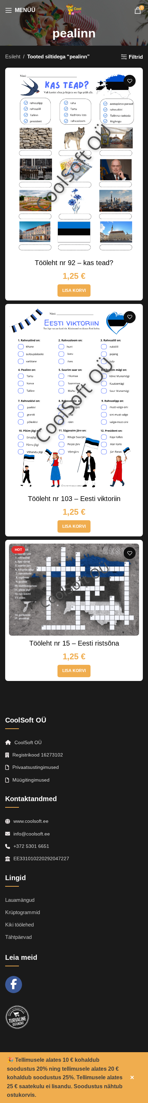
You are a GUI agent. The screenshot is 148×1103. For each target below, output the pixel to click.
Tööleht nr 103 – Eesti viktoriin (74, 498)
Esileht (12, 56)
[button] (74, 290)
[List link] (74, 767)
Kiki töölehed (19, 925)
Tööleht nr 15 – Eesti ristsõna (74, 643)
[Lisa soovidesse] (130, 81)
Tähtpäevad (18, 937)
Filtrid (136, 57)
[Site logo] (74, 10)
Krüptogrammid (22, 912)
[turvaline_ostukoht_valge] (17, 1017)
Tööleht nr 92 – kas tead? (74, 262)
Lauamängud (19, 900)
